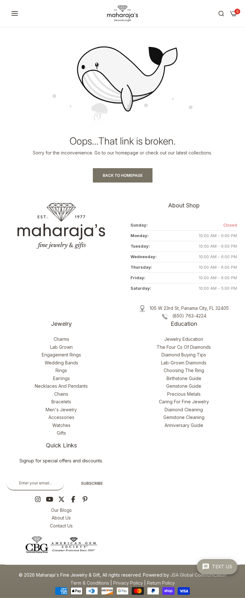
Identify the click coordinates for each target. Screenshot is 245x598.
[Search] (221, 14)
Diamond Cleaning (184, 409)
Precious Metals (184, 394)
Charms (61, 339)
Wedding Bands (61, 362)
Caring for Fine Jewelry (184, 401)
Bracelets (61, 401)
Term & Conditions (90, 583)
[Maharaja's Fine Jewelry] (122, 13)
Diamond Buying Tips (183, 354)
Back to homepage (123, 175)
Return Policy (161, 583)
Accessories (61, 417)
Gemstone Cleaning (183, 417)
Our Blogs (61, 510)
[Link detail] (38, 499)
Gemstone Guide (183, 386)
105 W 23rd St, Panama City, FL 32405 (189, 308)
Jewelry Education (183, 339)
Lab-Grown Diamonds (183, 362)
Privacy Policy (128, 583)
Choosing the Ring (184, 370)
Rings (61, 370)
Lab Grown (61, 347)
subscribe (92, 483)
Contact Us (61, 525)
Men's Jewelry (61, 409)
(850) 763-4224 (189, 315)
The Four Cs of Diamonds (184, 347)
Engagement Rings (61, 354)
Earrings (61, 378)
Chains (61, 394)
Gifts (61, 433)
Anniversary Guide (184, 425)
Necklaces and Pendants (61, 386)
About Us (61, 517)
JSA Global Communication (198, 575)
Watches (61, 425)
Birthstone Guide (184, 378)
